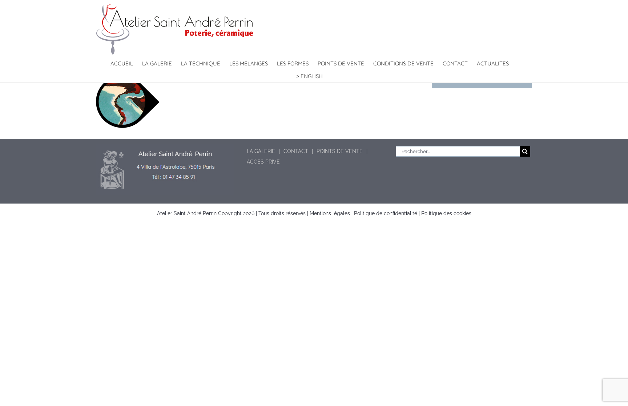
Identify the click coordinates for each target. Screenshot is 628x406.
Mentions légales (330, 213)
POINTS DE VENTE (340, 151)
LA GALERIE (261, 151)
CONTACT (295, 151)
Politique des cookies (446, 213)
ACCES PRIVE (263, 162)
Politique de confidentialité (385, 213)
